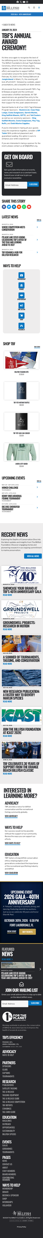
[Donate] (21, 285)
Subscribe (33, 184)
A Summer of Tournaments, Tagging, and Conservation (21, 658)
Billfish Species (9, 1134)
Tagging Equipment (10, 1095)
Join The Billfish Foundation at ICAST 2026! (22, 730)
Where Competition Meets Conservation (13, 228)
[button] (4, 207)
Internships (7, 1202)
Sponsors (6, 1066)
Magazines (7, 1120)
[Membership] (21, 275)
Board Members (9, 1174)
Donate (21, 289)
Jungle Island (7, 79)
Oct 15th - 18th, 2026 (9, 504)
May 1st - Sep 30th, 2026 (10, 485)
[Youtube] (24, 2)
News (4, 1160)
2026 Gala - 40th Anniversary (21, 14)
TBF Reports (7, 1105)
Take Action (21, 309)
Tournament (6, 490)
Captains (6, 1072)
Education (12, 854)
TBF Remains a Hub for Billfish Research (12, 253)
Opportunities (8, 1127)
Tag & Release (8, 1091)
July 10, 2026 (7, 653)
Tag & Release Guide (10, 1098)
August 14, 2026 (7, 224)
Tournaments (8, 1076)
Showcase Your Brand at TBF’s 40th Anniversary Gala (22, 589)
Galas (5, 1145)
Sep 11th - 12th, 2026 (9, 493)
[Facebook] (17, 2)
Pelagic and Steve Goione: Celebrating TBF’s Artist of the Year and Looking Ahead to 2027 (14, 241)
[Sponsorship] (21, 295)
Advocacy (11, 803)
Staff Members (8, 1170)
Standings (6, 1108)
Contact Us (7, 1164)
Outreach (6, 1124)
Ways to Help (14, 827)
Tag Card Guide (8, 1111)
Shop (21, 319)
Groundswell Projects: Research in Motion (19, 624)
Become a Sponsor (10, 1195)
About (5, 1167)
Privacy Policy (21, 1227)
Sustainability (8, 1130)
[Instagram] (27, 2)
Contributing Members (8, 1178)
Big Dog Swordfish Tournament (11, 508)
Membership (21, 279)
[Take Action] (21, 306)
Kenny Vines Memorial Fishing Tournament (12, 497)
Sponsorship (21, 299)
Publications (8, 1085)
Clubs (5, 1069)
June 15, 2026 (7, 760)
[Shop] (21, 316)
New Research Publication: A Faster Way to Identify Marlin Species (21, 695)
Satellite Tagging (9, 1088)
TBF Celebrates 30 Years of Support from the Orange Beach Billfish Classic (21, 767)
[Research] (21, 326)
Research (21, 329)
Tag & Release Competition (13, 1101)
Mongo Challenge (10, 487)
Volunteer (6, 1205)
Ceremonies (7, 1148)
